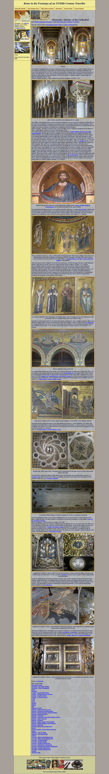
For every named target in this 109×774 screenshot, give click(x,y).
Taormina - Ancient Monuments (41, 748)
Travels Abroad (79, 8)
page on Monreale (69, 24)
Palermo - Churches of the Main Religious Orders (46, 717)
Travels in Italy (68, 8)
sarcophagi (66, 632)
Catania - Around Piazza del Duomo (42, 694)
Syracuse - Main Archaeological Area (42, 737)
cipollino (81, 141)
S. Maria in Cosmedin (52, 478)
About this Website (20, 8)
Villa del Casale (36, 752)
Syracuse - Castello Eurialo (39, 740)
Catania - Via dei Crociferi (39, 695)
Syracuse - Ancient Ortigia (39, 742)
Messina (34, 703)
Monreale (40, 681)
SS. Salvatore (48, 585)
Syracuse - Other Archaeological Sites (42, 738)
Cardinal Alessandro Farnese (55, 527)
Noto (33, 706)
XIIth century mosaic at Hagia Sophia (50, 379)
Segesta (34, 731)
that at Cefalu (82, 209)
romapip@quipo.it (19, 28)
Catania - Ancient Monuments (40, 692)
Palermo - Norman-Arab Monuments (42, 711)
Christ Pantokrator (68, 373)
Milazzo (34, 705)
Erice (33, 700)
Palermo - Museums (37, 725)
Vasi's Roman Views (33, 8)
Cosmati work (36, 477)
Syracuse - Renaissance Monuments (42, 745)
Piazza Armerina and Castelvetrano (42, 726)
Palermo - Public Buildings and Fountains (44, 723)
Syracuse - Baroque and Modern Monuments (45, 746)
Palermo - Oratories (37, 720)
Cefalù (33, 699)
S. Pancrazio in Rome (54, 531)
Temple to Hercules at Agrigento (43, 22)
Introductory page (37, 685)
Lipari (33, 702)
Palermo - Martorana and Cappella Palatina (44, 712)
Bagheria (34, 691)
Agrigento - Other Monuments (40, 688)
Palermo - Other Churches (39, 719)
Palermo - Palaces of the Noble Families (43, 722)
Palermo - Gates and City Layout (41, 709)
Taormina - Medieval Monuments (41, 749)
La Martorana (90, 322)
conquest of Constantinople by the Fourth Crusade (55, 376)
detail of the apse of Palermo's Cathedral (68, 22)
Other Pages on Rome (47, 8)
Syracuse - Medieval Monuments (41, 743)
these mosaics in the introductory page (50, 429)
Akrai (33, 689)
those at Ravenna (72, 154)
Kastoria (64, 574)
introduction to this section (53, 24)
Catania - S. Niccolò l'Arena (40, 697)
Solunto (34, 735)
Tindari (34, 751)
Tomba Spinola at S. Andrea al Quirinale (78, 635)
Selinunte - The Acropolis (39, 732)
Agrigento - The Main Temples (40, 686)
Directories (59, 8)
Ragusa (34, 728)
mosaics (74, 632)
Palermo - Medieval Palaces (39, 714)
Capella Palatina (75, 131)
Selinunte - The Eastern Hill (40, 734)
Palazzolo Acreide (37, 708)
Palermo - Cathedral (37, 715)
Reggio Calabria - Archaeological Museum (44, 729)
